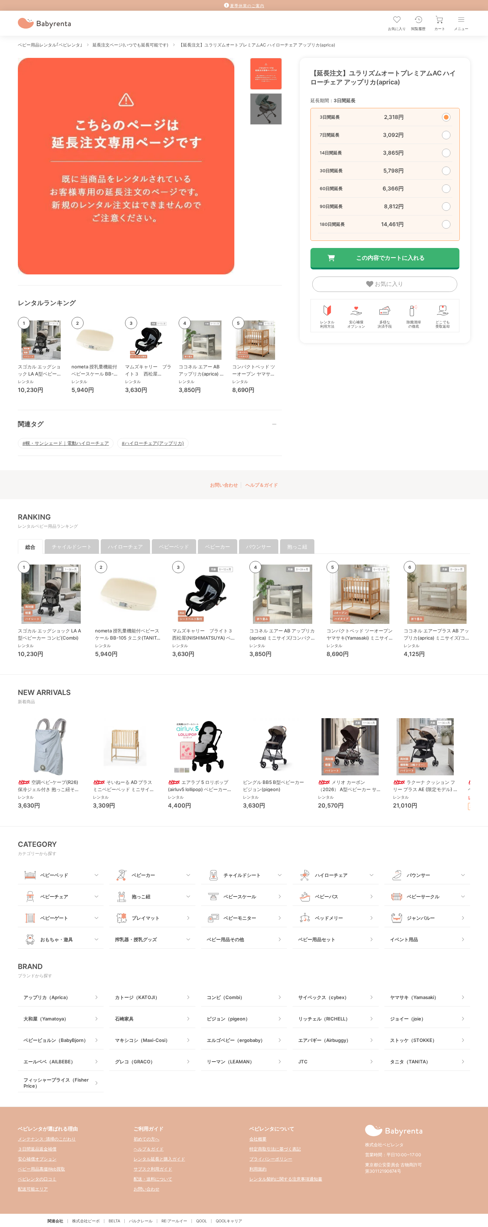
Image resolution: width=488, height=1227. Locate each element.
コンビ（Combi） (226, 997)
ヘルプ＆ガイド (261, 485)
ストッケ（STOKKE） (413, 1040)
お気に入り (388, 284)
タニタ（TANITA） (410, 1061)
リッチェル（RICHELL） (324, 1019)
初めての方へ (146, 1139)
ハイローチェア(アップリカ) (154, 443)
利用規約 (258, 1169)
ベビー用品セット (316, 939)
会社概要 (258, 1139)
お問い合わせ (224, 485)
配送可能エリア (33, 1189)
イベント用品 (404, 939)
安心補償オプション (37, 1159)
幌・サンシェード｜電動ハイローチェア (67, 443)
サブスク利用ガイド (153, 1169)
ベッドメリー (329, 918)
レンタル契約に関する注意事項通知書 (285, 1179)
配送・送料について (153, 1179)
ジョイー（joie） (408, 1019)
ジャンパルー (421, 918)
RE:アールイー (174, 1220)
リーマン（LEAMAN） (230, 1061)
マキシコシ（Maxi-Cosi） (142, 1040)
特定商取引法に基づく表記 (275, 1149)
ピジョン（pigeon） (228, 1019)
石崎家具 (124, 1019)
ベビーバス (326, 896)
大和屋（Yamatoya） (46, 1019)
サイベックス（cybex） (323, 997)
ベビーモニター (240, 918)
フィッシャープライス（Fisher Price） (56, 1083)
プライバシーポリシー (270, 1159)
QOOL (201, 1220)
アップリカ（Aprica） (47, 997)
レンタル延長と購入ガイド (159, 1159)
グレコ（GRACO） (135, 1061)
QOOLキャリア (229, 1220)
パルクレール (141, 1220)
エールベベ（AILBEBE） (49, 1061)
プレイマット (146, 918)
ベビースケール (240, 896)
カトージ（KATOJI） (137, 997)
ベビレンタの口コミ (37, 1179)
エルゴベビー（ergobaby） (236, 1040)
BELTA (114, 1220)
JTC (303, 1061)
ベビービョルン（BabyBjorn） (56, 1040)
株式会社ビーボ (86, 1220)
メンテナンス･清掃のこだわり (47, 1139)
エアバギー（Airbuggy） (324, 1040)
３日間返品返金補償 (37, 1149)
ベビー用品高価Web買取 (41, 1169)
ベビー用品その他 (225, 939)
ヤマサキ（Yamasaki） (414, 997)
